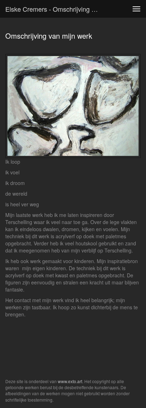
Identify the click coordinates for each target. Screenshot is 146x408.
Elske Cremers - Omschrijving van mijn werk (55, 8)
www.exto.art (70, 381)
